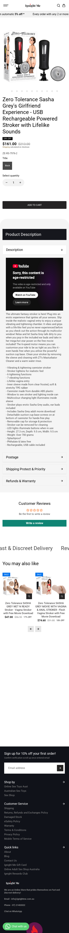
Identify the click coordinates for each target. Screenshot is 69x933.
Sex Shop (9, 795)
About (7, 851)
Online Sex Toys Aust (16, 786)
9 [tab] (52, 91)
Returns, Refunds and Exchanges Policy (26, 812)
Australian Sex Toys (15, 790)
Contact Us (10, 860)
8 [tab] (47, 91)
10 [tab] (57, 91)
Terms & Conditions (15, 830)
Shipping (6, 147)
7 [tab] (42, 91)
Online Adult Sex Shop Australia (22, 869)
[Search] (58, 5)
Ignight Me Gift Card (15, 864)
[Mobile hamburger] (6, 5)
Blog (6, 856)
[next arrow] (38, 629)
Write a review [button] (34, 523)
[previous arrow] (31, 629)
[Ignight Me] (32, 5)
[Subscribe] (60, 768)
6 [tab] (37, 91)
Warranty (9, 825)
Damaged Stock (13, 817)
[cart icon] (63, 5)
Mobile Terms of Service (17, 838)
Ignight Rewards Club (16, 873)
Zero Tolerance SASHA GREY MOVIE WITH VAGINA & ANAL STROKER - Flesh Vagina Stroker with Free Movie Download (50, 610)
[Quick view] (29, 596)
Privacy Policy (12, 834)
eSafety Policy (12, 821)
